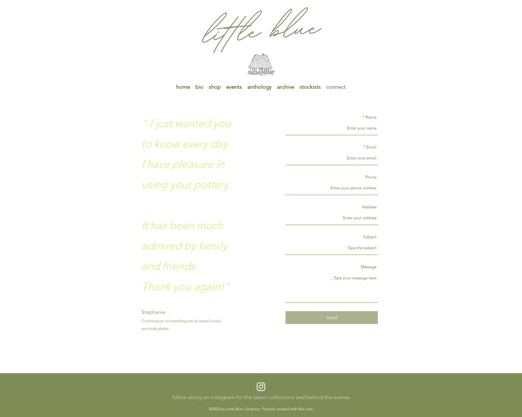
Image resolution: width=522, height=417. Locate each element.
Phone (371, 177)
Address (369, 207)
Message (369, 267)
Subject (370, 237)
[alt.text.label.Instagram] (261, 386)
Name (371, 117)
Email (371, 147)
